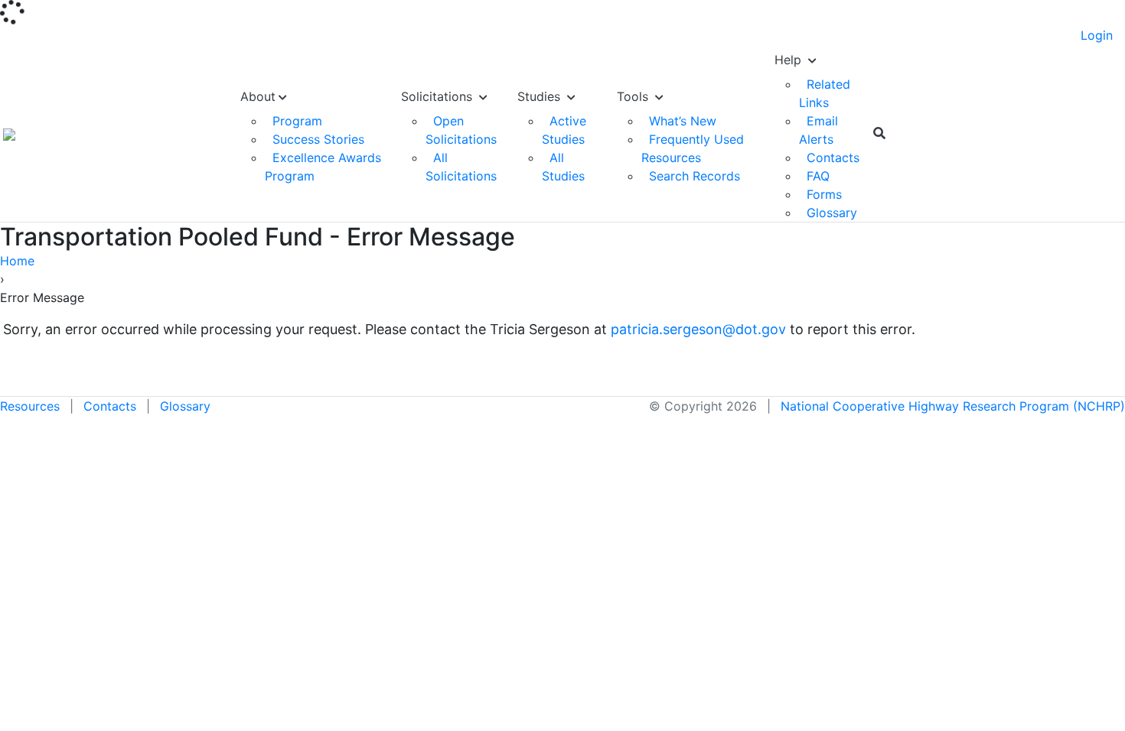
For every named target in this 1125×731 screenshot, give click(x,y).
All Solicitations (461, 167)
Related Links (824, 93)
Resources (30, 406)
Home (17, 260)
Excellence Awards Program (323, 167)
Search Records (694, 176)
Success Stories (318, 139)
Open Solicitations (461, 130)
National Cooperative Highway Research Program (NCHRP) (953, 406)
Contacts (833, 157)
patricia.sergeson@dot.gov (698, 329)
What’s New (682, 120)
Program (297, 120)
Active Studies (564, 130)
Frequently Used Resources (692, 148)
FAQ (818, 176)
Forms (824, 194)
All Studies (563, 167)
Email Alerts (818, 130)
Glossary (832, 212)
